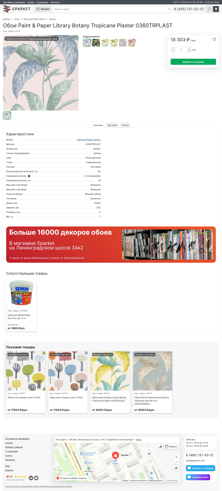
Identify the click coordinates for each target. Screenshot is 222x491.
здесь (138, 439)
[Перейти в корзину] (216, 9)
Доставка (112, 125)
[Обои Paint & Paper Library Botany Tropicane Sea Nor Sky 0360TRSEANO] (123, 43)
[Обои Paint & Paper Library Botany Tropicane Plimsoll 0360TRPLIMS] (96, 43)
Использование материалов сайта (22, 486)
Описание (98, 125)
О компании (42, 2)
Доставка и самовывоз (14, 2)
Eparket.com (16, 9)
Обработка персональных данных (55, 486)
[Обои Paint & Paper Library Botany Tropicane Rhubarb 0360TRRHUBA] (132, 43)
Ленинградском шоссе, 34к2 (43, 38)
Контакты (55, 2)
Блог (7, 466)
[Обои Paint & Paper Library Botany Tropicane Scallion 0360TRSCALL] (105, 43)
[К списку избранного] (209, 9)
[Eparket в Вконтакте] (31, 478)
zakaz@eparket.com (195, 460)
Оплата (30, 2)
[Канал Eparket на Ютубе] (36, 478)
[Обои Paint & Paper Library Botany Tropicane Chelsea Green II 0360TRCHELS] (114, 43)
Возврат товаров (14, 447)
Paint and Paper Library (89, 139)
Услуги (8, 455)
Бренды (9, 470)
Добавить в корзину (193, 62)
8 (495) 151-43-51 (189, 9)
